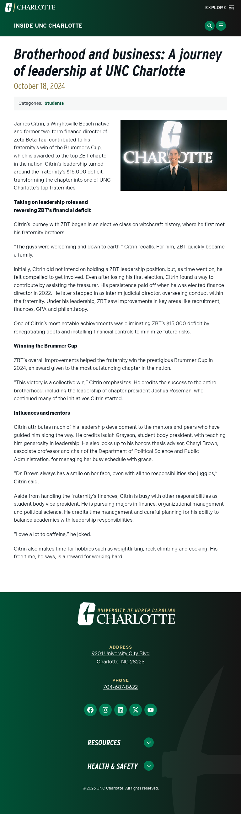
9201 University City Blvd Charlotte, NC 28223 (121, 658)
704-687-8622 (120, 687)
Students (54, 103)
